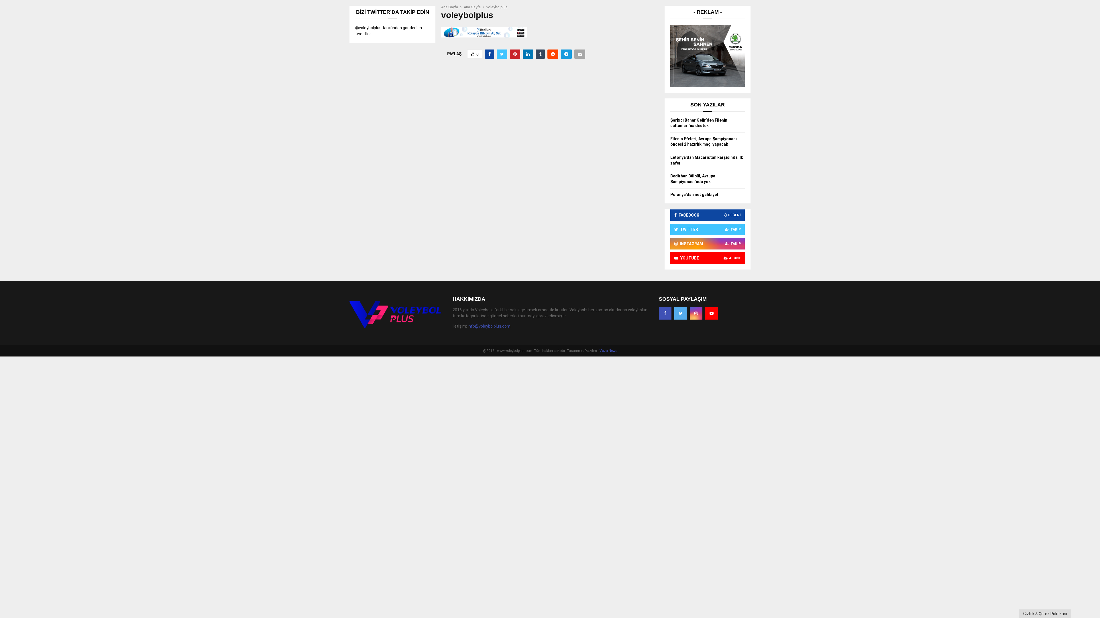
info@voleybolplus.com (489, 326)
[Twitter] (680, 313)
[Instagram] (696, 313)
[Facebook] (665, 313)
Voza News (608, 351)
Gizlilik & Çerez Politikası (1045, 613)
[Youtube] (711, 313)
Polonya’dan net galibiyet (694, 194)
